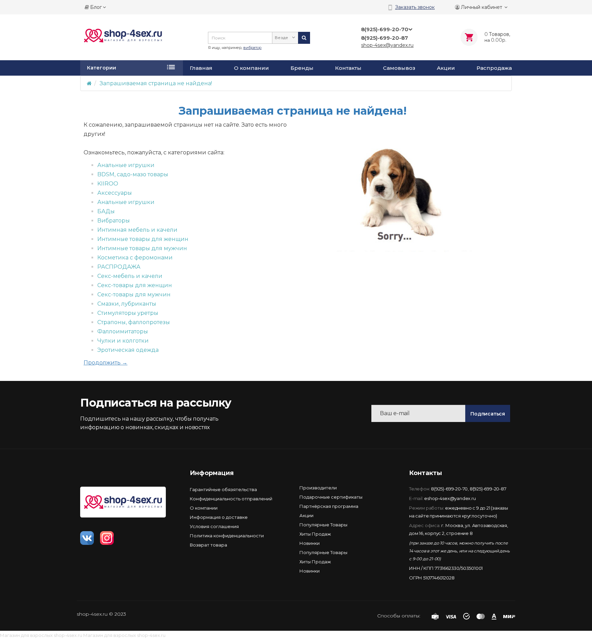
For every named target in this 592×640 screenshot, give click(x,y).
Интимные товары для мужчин (142, 248)
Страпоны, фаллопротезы (133, 322)
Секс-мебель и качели (129, 276)
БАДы (106, 211)
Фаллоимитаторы (122, 331)
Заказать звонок (415, 7)
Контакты (348, 68)
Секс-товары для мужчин (134, 294)
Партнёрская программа (328, 506)
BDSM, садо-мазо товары (132, 174)
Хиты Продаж (315, 534)
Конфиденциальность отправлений (231, 498)
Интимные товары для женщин (142, 239)
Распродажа (494, 68)
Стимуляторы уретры (127, 313)
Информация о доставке (219, 517)
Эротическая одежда (128, 350)
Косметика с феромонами (135, 257)
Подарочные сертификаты (330, 497)
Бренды (302, 68)
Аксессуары (114, 193)
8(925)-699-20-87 (488, 488)
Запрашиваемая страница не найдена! (156, 83)
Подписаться (487, 414)
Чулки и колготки (123, 340)
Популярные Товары (323, 524)
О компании (251, 68)
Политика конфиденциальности (227, 535)
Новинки (309, 543)
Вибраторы (113, 220)
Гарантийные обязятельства (223, 489)
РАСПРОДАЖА (118, 267)
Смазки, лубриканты (126, 303)
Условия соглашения (214, 526)
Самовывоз (399, 68)
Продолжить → (105, 362)
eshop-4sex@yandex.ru (450, 498)
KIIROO (107, 183)
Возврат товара (208, 545)
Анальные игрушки (126, 165)
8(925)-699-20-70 (449, 488)
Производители (318, 487)
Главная (201, 68)
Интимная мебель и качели (137, 230)
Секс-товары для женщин (134, 285)
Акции (446, 68)
